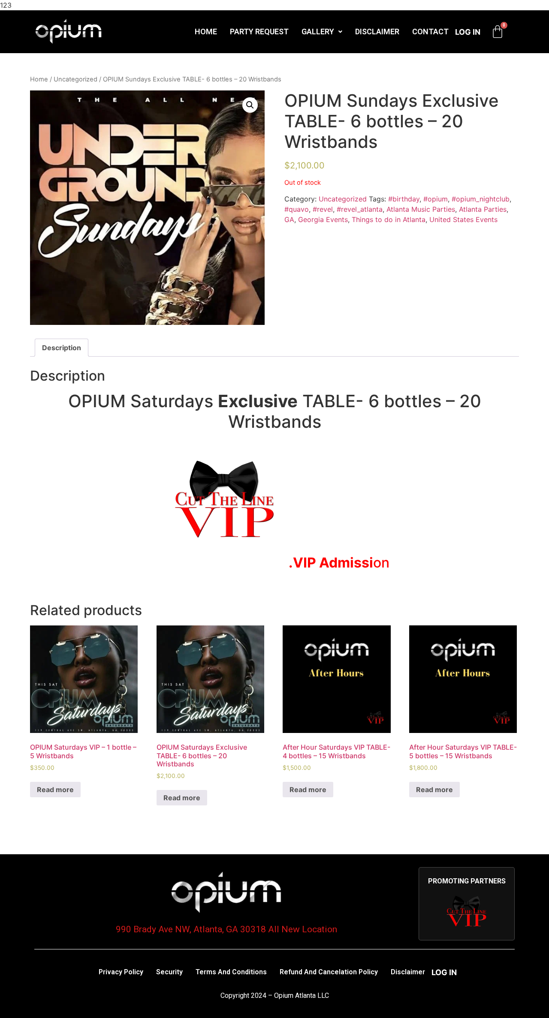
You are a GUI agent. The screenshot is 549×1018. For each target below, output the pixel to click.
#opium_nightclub (481, 199)
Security (169, 972)
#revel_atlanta (360, 209)
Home (206, 31)
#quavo (296, 209)
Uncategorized (75, 79)
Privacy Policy (121, 972)
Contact (430, 31)
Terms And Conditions (231, 972)
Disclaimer (377, 31)
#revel (323, 209)
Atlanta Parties (483, 209)
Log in (467, 31)
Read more (55, 789)
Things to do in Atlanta (388, 219)
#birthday (403, 199)
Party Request (259, 31)
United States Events (463, 219)
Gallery (318, 31)
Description (61, 347)
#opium (435, 199)
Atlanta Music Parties (420, 209)
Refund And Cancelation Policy (329, 972)
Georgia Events (323, 219)
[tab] (61, 348)
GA (289, 219)
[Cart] (497, 32)
